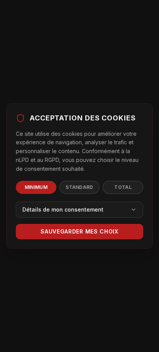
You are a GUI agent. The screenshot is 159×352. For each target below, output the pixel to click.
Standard (79, 187)
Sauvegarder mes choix (79, 231)
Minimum (36, 187)
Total (123, 187)
